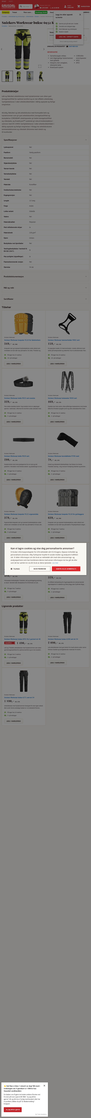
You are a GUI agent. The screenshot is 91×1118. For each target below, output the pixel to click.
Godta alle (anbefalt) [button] (66, 569)
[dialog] (45, 559)
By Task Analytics (41, 1114)
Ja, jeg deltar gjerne (13, 1109)
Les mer (55, 563)
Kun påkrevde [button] (40, 569)
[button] (15, 569)
